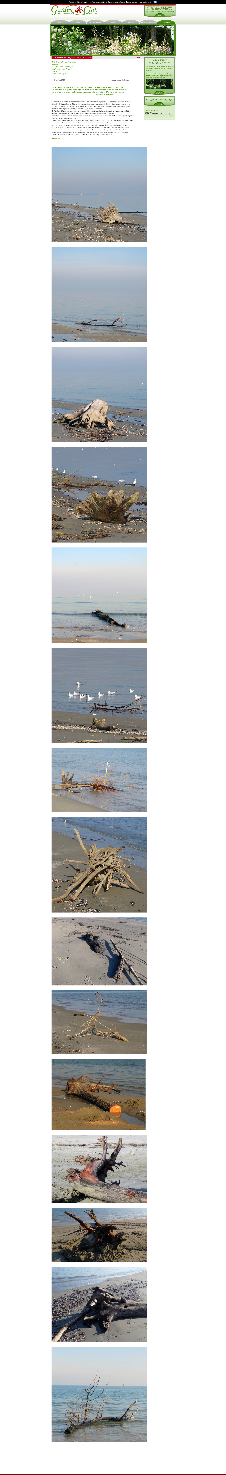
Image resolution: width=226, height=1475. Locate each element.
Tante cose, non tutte (148, 22)
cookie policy (147, 2)
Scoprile (159, 105)
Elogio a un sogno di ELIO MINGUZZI (62, 70)
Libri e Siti (130, 22)
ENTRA (159, 93)
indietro (140, 57)
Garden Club (74, 11)
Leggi (171, 115)
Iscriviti (160, 15)
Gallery (77, 22)
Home (60, 22)
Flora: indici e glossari (60, 73)
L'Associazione (95, 22)
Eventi (113, 22)
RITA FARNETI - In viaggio (62, 66)
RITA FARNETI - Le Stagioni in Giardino (64, 63)
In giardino (166, 22)
